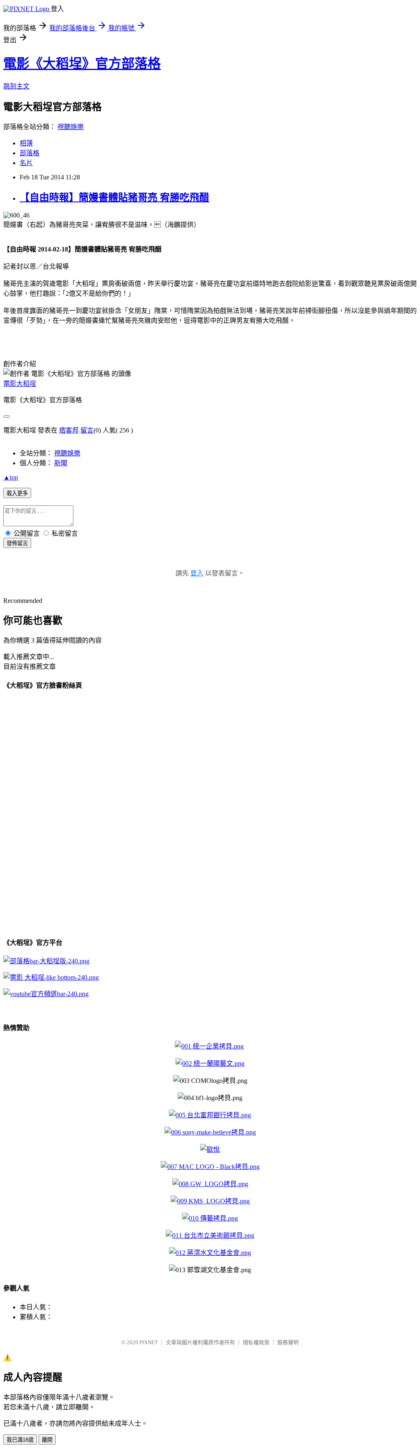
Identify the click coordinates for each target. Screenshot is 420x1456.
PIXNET (148, 1342)
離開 (47, 1440)
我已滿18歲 (20, 1440)
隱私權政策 (256, 1342)
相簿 (26, 143)
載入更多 (17, 493)
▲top (10, 477)
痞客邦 (69, 430)
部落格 (29, 152)
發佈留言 (17, 543)
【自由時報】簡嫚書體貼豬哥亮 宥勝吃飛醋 (114, 197)
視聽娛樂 (70, 126)
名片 (26, 162)
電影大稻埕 (19, 383)
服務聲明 (288, 1342)
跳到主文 (16, 86)
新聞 (60, 463)
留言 (87, 430)
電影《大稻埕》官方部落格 (82, 63)
